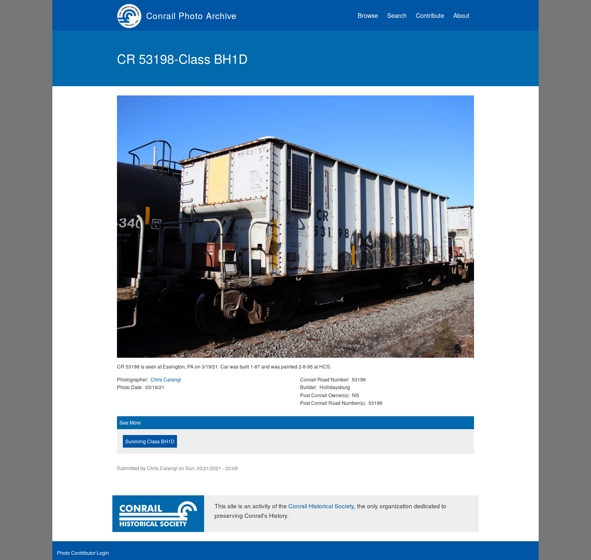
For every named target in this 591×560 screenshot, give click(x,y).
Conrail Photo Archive (191, 15)
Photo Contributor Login (83, 552)
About (461, 15)
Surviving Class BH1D (150, 441)
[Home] (131, 15)
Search (397, 15)
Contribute (430, 15)
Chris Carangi (166, 379)
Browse (368, 15)
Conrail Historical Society (321, 506)
